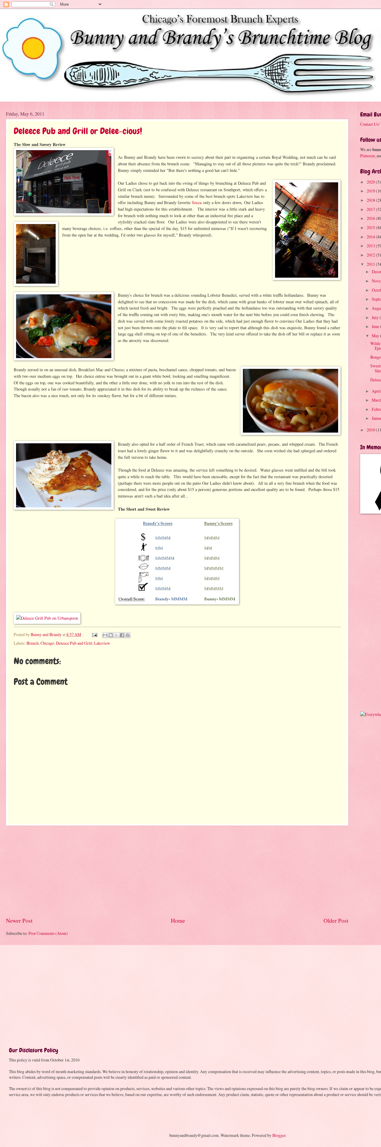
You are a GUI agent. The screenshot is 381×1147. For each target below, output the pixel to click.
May (376, 335)
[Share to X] (116, 635)
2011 (371, 264)
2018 (371, 200)
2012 (371, 255)
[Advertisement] (177, 871)
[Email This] (105, 635)
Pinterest (367, 155)
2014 (371, 237)
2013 (371, 245)
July (376, 317)
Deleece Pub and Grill (74, 643)
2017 (371, 209)
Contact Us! (370, 124)
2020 (371, 182)
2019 (371, 191)
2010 (371, 430)
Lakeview (102, 643)
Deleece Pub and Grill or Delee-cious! (78, 131)
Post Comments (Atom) (48, 933)
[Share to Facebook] (122, 635)
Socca (197, 202)
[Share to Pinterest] (128, 635)
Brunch (32, 643)
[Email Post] (94, 634)
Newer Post (19, 920)
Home (178, 920)
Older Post (336, 920)
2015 (371, 227)
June (376, 326)
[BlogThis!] (111, 635)
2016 (371, 218)
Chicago (47, 643)
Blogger (278, 1135)
